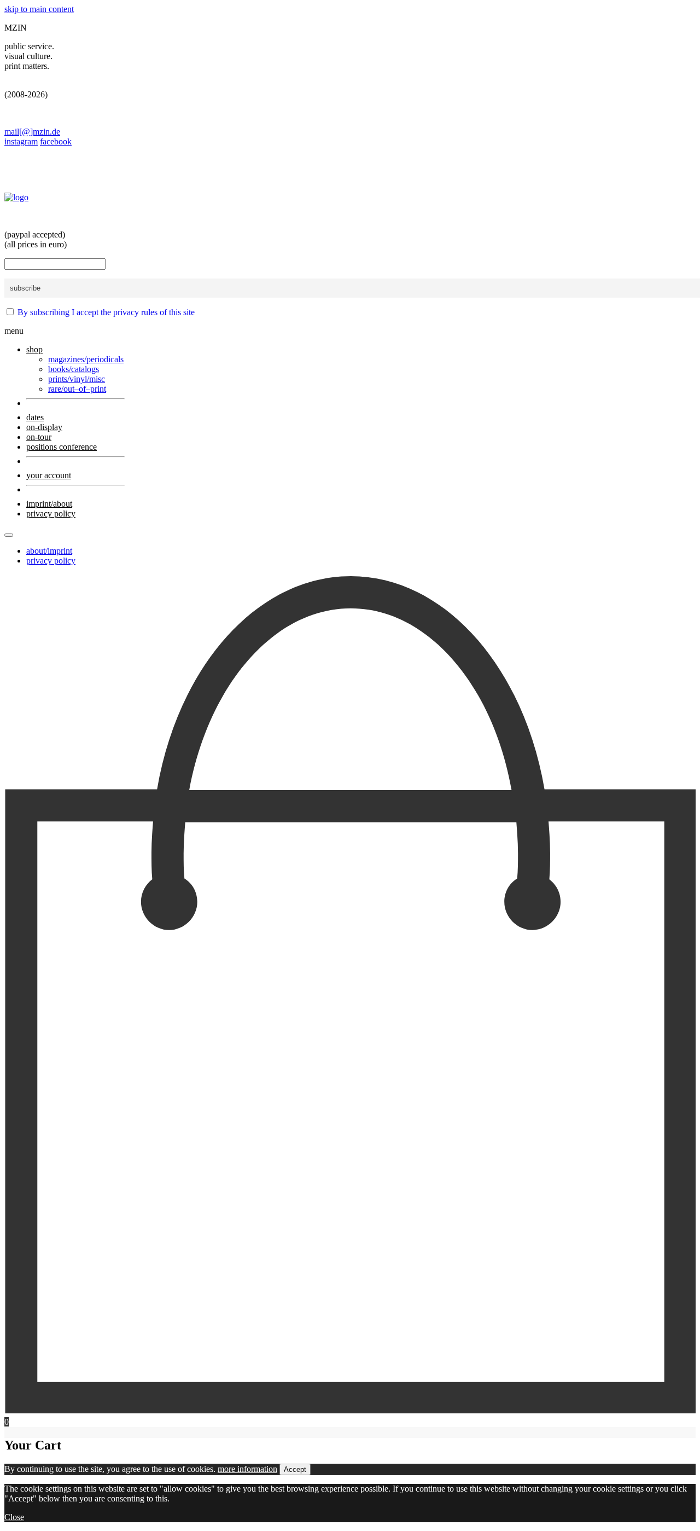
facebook (56, 141)
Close (14, 1517)
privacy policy (50, 560)
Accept (295, 1469)
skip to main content (39, 9)
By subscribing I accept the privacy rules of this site (106, 312)
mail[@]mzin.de (32, 131)
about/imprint (49, 550)
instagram (21, 141)
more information (247, 1469)
